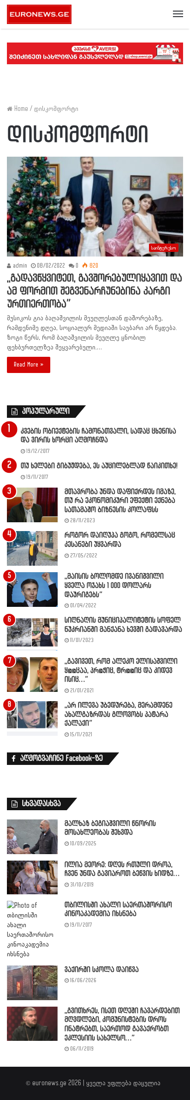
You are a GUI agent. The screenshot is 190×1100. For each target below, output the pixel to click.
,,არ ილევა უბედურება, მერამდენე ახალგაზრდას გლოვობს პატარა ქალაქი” (118, 714)
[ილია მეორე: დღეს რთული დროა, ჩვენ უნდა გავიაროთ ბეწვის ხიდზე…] (32, 877)
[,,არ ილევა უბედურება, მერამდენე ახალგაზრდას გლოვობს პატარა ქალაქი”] (32, 718)
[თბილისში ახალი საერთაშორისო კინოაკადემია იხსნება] (32, 930)
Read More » (28, 364)
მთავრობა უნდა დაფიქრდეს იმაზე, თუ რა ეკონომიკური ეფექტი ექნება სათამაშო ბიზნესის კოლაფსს (120, 501)
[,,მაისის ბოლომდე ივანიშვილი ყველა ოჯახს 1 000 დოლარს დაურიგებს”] (32, 589)
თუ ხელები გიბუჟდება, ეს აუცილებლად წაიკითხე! (99, 466)
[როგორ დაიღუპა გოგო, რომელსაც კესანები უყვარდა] (32, 548)
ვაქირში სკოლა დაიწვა (102, 970)
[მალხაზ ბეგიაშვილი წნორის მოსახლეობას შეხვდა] (32, 836)
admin (19, 266)
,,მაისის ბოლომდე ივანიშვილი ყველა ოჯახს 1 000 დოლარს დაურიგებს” (114, 586)
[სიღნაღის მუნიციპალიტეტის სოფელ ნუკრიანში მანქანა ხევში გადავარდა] (32, 633)
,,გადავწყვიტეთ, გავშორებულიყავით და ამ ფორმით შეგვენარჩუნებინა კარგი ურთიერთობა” (94, 291)
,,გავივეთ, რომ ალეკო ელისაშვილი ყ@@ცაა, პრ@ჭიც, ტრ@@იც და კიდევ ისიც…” (121, 671)
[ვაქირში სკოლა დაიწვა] (32, 983)
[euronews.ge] (39, 14)
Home (20, 108)
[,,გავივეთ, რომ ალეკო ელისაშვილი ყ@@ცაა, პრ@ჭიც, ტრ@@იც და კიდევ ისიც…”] (32, 674)
